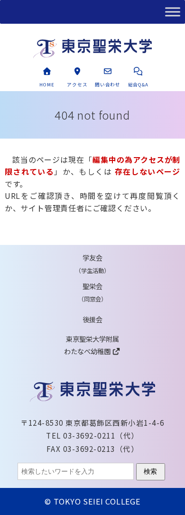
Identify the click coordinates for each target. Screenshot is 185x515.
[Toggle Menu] (172, 11)
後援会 (92, 319)
